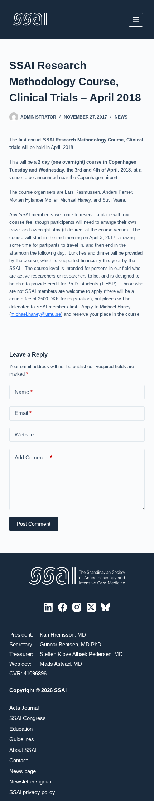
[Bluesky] (105, 607)
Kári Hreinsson (57, 635)
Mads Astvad (55, 664)
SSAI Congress (27, 718)
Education (21, 729)
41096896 (35, 673)
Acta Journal (24, 708)
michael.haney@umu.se (36, 314)
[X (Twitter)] (91, 607)
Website (24, 434)
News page (22, 771)
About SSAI (23, 750)
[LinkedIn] (48, 607)
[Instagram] (76, 607)
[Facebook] (62, 607)
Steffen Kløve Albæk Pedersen (75, 654)
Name (24, 392)
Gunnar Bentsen (59, 644)
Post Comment (33, 524)
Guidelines (21, 739)
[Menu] (136, 20)
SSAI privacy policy (32, 792)
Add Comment (33, 457)
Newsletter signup (30, 781)
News (121, 117)
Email (23, 413)
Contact (18, 760)
